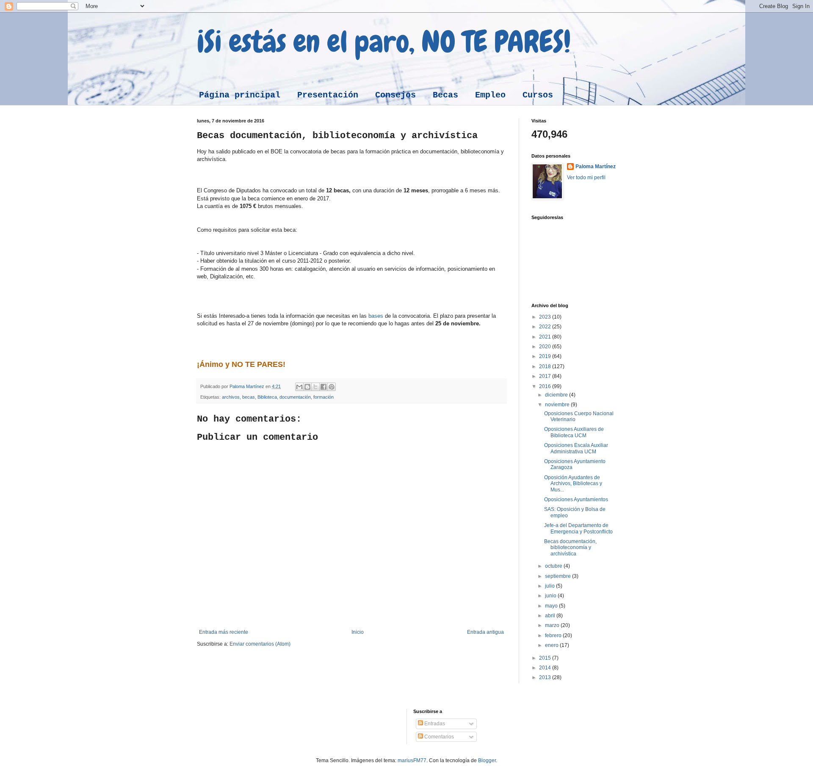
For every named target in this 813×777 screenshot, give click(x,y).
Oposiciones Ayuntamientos (576, 499)
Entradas (434, 724)
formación (323, 397)
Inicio (357, 632)
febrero (554, 635)
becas (248, 397)
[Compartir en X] (315, 387)
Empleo (490, 95)
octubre (554, 566)
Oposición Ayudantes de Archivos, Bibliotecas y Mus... (573, 484)
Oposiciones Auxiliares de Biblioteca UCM (574, 432)
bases (375, 316)
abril (550, 616)
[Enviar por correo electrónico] (299, 387)
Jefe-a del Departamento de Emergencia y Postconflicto (578, 528)
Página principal (239, 95)
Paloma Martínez (595, 166)
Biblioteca (267, 397)
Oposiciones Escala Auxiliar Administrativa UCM (576, 448)
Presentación (327, 95)
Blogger (487, 760)
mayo (552, 606)
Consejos (395, 95)
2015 (545, 658)
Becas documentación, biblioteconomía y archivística (570, 547)
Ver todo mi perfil (586, 177)
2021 (545, 337)
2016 (545, 386)
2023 (545, 317)
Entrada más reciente (223, 632)
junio (551, 596)
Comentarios (438, 737)
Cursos (538, 95)
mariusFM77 (412, 760)
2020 (545, 347)
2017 (545, 376)
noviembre (558, 405)
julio (550, 586)
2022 (545, 327)
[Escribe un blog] (307, 387)
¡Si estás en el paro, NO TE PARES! (384, 41)
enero (552, 645)
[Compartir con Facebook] (323, 387)
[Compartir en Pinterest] (331, 387)
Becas (445, 95)
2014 (545, 668)
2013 (545, 677)
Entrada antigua (485, 632)
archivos (231, 397)
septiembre (558, 576)
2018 (545, 366)
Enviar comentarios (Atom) (260, 644)
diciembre (557, 395)
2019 (545, 356)
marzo (553, 625)
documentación (295, 397)
